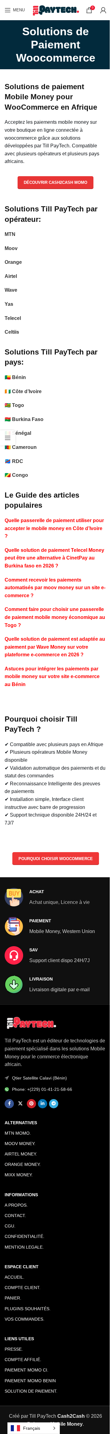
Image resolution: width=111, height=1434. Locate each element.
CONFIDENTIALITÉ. (24, 1236)
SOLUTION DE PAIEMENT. (31, 1391)
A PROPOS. (16, 1205)
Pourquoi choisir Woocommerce (55, 858)
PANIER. (13, 1298)
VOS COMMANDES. (24, 1319)
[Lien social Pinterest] (31, 1103)
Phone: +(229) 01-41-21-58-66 (42, 1089)
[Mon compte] (103, 10)
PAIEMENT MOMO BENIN (30, 1380)
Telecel (13, 318)
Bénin (19, 377)
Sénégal (21, 433)
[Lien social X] (20, 1103)
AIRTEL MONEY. (21, 1153)
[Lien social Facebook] (9, 1103)
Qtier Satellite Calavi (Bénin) (39, 1078)
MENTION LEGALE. (24, 1247)
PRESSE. (14, 1349)
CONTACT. (15, 1215)
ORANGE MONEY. (23, 1164)
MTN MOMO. (18, 1133)
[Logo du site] (55, 9)
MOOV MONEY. (20, 1143)
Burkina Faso (27, 419)
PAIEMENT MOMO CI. (26, 1370)
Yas (9, 304)
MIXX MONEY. (19, 1174)
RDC (17, 461)
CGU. (10, 1225)
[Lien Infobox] (47, 897)
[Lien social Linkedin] (42, 1103)
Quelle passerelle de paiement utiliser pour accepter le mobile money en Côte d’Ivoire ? (54, 528)
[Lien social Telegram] (53, 1103)
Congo (20, 475)
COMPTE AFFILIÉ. (23, 1359)
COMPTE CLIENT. (22, 1287)
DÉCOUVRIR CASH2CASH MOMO (55, 182)
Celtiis (12, 332)
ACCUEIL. (14, 1277)
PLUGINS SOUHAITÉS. (28, 1308)
